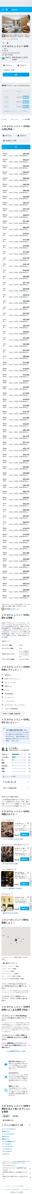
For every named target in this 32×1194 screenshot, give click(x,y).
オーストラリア (15, 1186)
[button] (3, 9)
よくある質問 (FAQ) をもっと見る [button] (16, 1051)
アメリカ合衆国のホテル (9, 1141)
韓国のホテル (5, 1139)
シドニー (23, 1189)
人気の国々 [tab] (6, 1116)
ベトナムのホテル (7, 1149)
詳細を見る (25, 834)
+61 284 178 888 (7, 55)
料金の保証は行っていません (18, 1163)
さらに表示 (5, 637)
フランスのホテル (7, 1144)
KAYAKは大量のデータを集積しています (15, 1173)
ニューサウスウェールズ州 (8, 1189)
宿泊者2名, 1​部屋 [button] (8, 70)
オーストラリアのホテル (9, 1129)
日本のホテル (5, 1136)
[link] (13, 839)
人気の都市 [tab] (15, 1116)
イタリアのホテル (7, 1151)
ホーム (8, 1186)
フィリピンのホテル (7, 1146)
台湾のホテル (5, 1131)
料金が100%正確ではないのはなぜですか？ (15, 1177)
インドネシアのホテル (8, 1134)
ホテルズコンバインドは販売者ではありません (15, 1169)
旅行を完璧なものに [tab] (8, 1120)
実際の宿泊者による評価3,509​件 (20, 58)
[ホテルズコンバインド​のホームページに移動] (11, 9)
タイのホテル (5, 1154)
